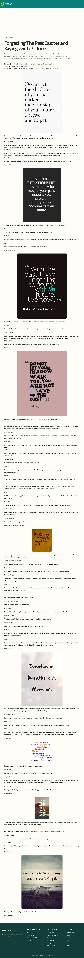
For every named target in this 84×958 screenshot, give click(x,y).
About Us (29, 932)
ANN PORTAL (9, 930)
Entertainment (70, 943)
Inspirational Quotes (52, 935)
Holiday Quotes (51, 945)
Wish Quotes (50, 943)
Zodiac (68, 945)
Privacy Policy (31, 935)
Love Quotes (50, 932)
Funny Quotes (50, 940)
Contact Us (30, 940)
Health (68, 938)
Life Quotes (50, 938)
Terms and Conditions (33, 938)
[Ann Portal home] (7, 3)
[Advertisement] (42, 20)
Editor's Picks (70, 932)
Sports (68, 940)
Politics (68, 935)
